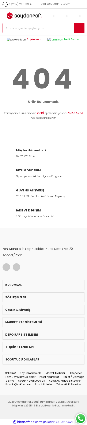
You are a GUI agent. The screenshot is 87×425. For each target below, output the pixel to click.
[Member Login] (53, 15)
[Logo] (28, 15)
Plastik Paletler (43, 384)
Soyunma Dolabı (31, 373)
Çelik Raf (10, 373)
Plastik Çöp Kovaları (18, 384)
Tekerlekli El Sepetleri (69, 384)
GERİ (40, 113)
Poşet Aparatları (49, 377)
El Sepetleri (75, 373)
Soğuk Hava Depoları (31, 380)
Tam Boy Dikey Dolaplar (20, 377)
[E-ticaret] (43, 422)
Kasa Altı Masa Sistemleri (65, 380)
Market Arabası (55, 373)
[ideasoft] (21, 422)
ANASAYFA (75, 113)
